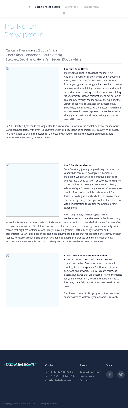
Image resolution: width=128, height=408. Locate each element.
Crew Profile (71, 6)
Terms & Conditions (90, 372)
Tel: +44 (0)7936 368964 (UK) (60, 376)
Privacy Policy (87, 376)
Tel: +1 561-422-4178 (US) (58, 372)
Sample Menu (91, 6)
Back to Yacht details (47, 6)
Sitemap (84, 380)
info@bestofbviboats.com (59, 380)
